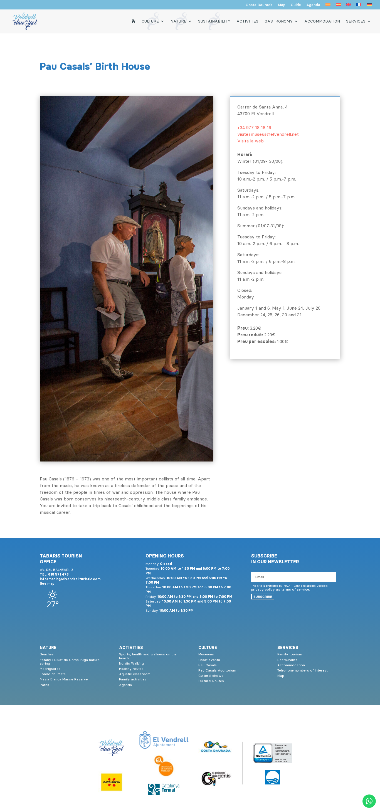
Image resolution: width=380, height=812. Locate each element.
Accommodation (322, 21)
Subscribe (262, 596)
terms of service (295, 589)
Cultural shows (210, 675)
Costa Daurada (259, 5)
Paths (44, 685)
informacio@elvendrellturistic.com (70, 579)
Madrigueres (50, 669)
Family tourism (289, 654)
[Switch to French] (358, 6)
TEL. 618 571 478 (54, 574)
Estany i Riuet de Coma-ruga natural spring (70, 661)
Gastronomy (279, 21)
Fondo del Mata (53, 674)
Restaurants (287, 660)
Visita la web (250, 141)
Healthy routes (131, 669)
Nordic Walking (131, 663)
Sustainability (214, 21)
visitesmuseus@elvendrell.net (268, 134)
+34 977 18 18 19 (254, 127)
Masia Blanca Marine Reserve (64, 679)
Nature (178, 21)
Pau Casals (207, 665)
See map (47, 583)
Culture (150, 21)
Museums (206, 654)
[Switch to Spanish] (338, 6)
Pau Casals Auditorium (217, 670)
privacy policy (263, 589)
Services (356, 21)
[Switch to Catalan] (327, 6)
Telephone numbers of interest (302, 670)
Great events (209, 660)
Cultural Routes (211, 681)
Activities (247, 21)
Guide (296, 5)
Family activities (132, 679)
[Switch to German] (369, 6)
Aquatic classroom (134, 674)
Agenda (313, 5)
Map (281, 5)
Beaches (47, 654)
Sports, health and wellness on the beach (148, 656)
